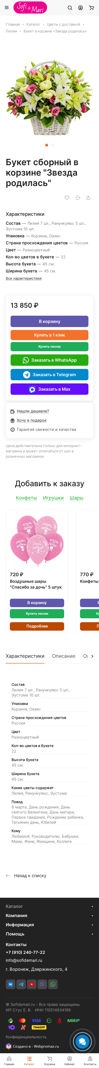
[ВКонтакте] (10, 984)
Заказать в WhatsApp (54, 360)
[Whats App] (53, 984)
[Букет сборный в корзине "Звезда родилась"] (49, 98)
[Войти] (80, 7)
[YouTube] (32, 984)
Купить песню (49, 346)
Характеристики (25, 656)
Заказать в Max (54, 389)
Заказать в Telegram (54, 374)
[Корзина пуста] (91, 7)
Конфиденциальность (26, 1037)
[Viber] (42, 984)
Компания (16, 915)
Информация (20, 924)
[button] (46, 145)
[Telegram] (21, 984)
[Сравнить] (78, 198)
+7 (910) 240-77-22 (25, 952)
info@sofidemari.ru (24, 960)
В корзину (49, 321)
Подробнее (37, 626)
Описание (63, 656)
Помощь (15, 933)
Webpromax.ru (46, 1046)
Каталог (14, 906)
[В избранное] (67, 198)
